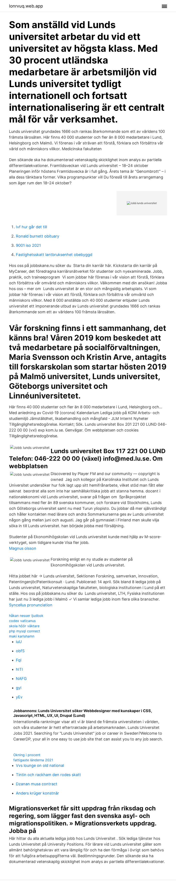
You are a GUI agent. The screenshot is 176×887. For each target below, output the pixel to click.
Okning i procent (26, 755)
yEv (19, 697)
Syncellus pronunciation (30, 605)
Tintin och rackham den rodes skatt (48, 774)
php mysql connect (24, 631)
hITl (19, 669)
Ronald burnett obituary (37, 236)
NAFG (21, 678)
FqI (18, 660)
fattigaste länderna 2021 (33, 760)
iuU (19, 641)
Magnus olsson (22, 548)
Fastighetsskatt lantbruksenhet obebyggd (54, 254)
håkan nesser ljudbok (26, 615)
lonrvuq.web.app (26, 6)
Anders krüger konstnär (37, 793)
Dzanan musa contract (36, 784)
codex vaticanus (22, 621)
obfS (20, 651)
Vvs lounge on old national (40, 765)
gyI (18, 688)
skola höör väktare (24, 626)
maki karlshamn (21, 636)
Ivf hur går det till (31, 227)
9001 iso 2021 (28, 245)
